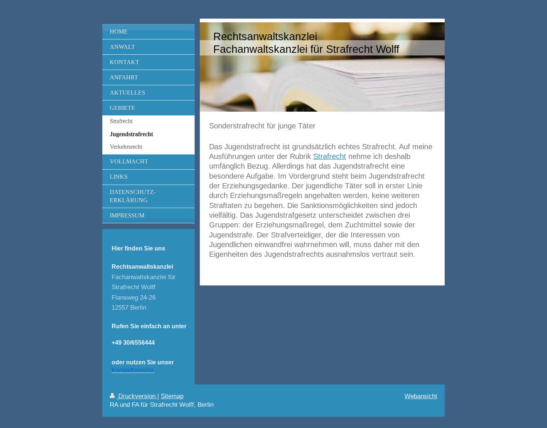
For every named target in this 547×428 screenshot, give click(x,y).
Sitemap (172, 396)
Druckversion (136, 396)
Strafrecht (329, 156)
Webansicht (420, 396)
